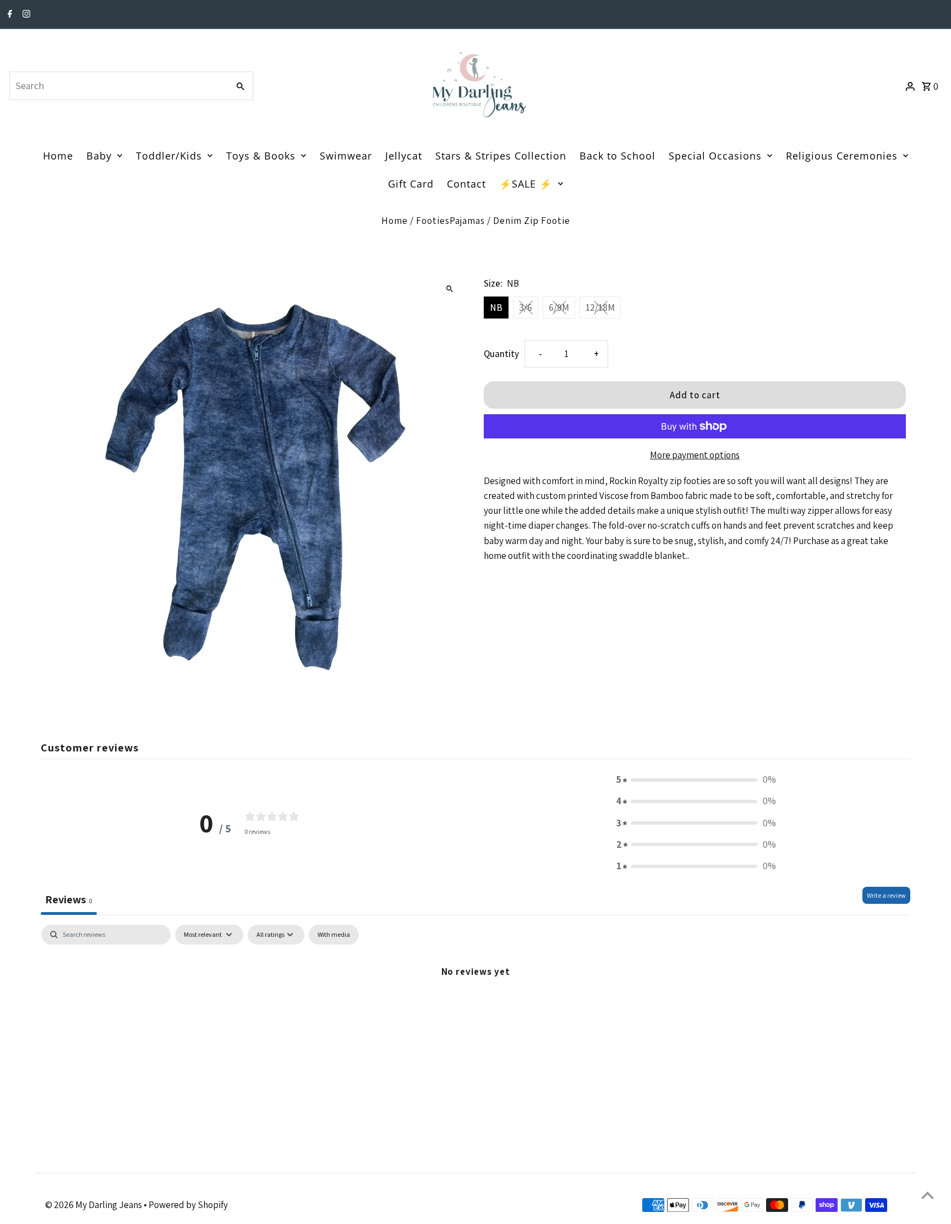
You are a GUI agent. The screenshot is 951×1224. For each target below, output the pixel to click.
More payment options (695, 455)
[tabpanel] (475, 1008)
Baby (99, 155)
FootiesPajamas (450, 221)
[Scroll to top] (927, 1195)
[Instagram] (25, 15)
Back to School (617, 155)
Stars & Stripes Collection (500, 155)
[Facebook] (8, 15)
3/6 (525, 307)
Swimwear (346, 155)
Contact (466, 183)
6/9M (559, 307)
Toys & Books (261, 155)
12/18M (600, 307)
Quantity (501, 354)
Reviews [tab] (68, 899)
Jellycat (403, 155)
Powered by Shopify (188, 1205)
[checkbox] (334, 935)
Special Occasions (715, 155)
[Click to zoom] (449, 288)
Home (58, 155)
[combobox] (118, 86)
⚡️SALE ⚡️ (525, 183)
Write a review (886, 895)
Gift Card (411, 183)
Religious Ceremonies (842, 155)
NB (496, 307)
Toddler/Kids (169, 155)
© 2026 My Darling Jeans (94, 1205)
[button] (696, 779)
